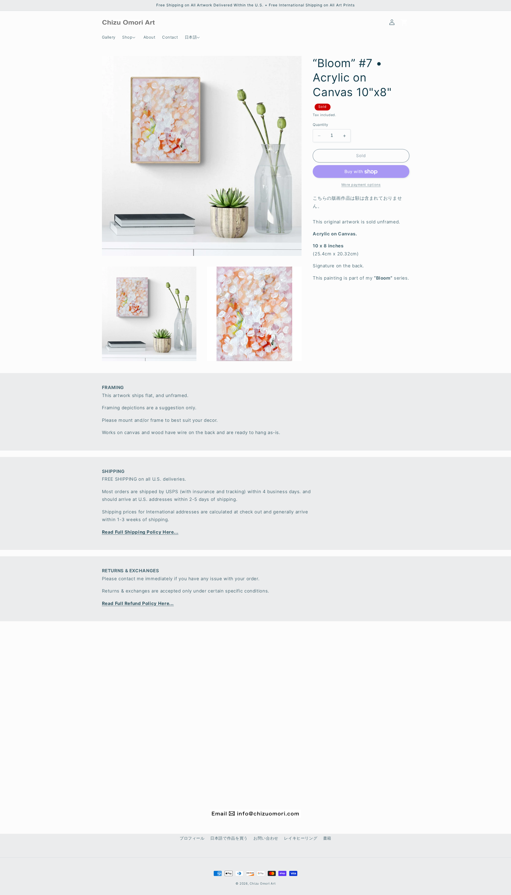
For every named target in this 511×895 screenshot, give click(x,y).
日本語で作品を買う (229, 838)
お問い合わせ (265, 838)
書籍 (327, 838)
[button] (129, 37)
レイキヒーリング (300, 838)
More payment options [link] (361, 185)
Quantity (320, 125)
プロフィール (192, 838)
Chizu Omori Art (262, 883)
